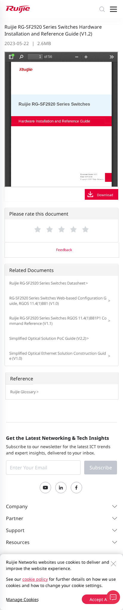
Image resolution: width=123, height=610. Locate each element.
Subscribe (101, 467)
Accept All (99, 599)
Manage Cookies (22, 599)
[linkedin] (61, 487)
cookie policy (35, 579)
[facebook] (76, 487)
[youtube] (45, 487)
